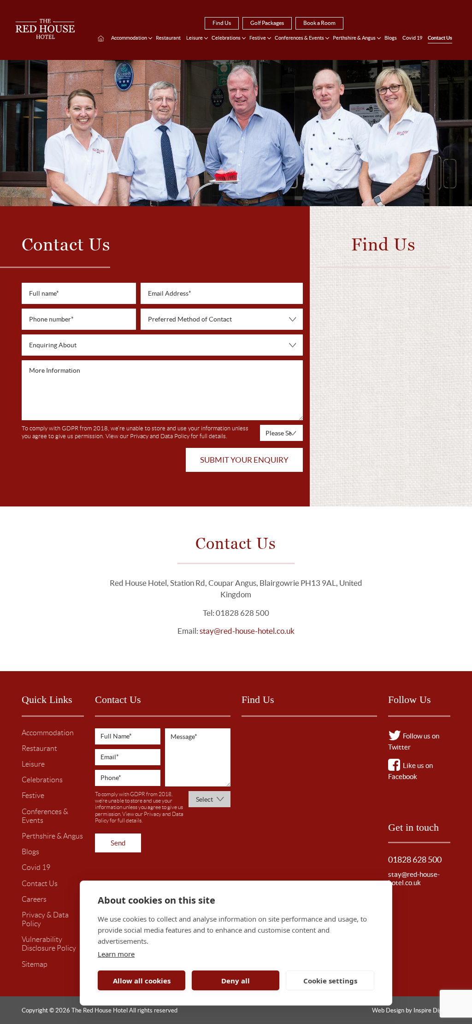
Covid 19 (412, 38)
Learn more (116, 954)
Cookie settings (330, 980)
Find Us (221, 23)
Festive (257, 38)
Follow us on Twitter (413, 741)
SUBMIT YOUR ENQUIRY (244, 459)
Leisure (194, 38)
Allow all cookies (142, 980)
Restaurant (168, 38)
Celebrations (226, 38)
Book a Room (319, 23)
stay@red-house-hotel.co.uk (247, 630)
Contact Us (440, 38)
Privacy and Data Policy (159, 436)
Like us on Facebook (410, 771)
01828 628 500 (415, 859)
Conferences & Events (299, 38)
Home (101, 39)
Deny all (235, 980)
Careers (34, 899)
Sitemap (34, 964)
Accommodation (129, 38)
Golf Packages (267, 23)
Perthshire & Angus (354, 38)
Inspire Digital (431, 1010)
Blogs (390, 38)
